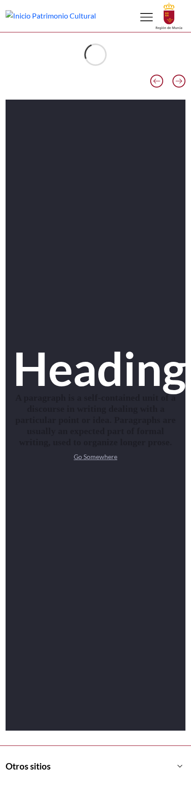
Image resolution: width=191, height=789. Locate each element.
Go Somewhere (95, 457)
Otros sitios (95, 766)
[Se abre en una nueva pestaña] (169, 15)
